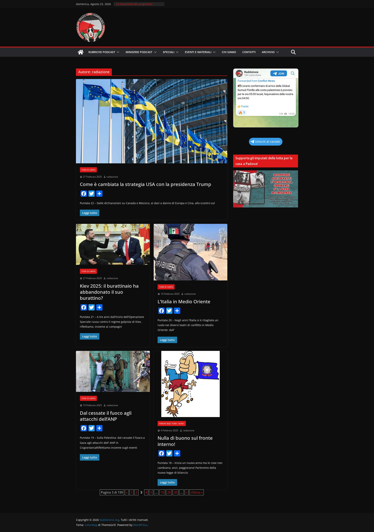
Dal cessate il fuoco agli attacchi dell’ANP (105, 416)
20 (169, 492)
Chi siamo (229, 52)
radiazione (112, 176)
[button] (117, 52)
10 (162, 492)
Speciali (168, 52)
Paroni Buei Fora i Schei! (171, 423)
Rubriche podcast (101, 52)
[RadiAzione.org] (80, 52)
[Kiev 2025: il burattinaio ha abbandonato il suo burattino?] (113, 244)
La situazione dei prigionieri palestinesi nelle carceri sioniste (137, 6)
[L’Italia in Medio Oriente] (191, 252)
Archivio (268, 52)
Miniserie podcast (139, 52)
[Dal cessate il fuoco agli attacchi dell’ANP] (113, 371)
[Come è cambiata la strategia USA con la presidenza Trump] (151, 121)
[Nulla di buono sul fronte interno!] (191, 384)
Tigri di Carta (88, 169)
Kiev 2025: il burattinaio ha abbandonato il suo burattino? (109, 292)
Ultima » (197, 492)
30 (175, 492)
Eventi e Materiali (198, 52)
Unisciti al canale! (267, 141)
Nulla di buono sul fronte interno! (185, 441)
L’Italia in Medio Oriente (184, 301)
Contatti (249, 52)
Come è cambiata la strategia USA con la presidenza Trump (145, 184)
